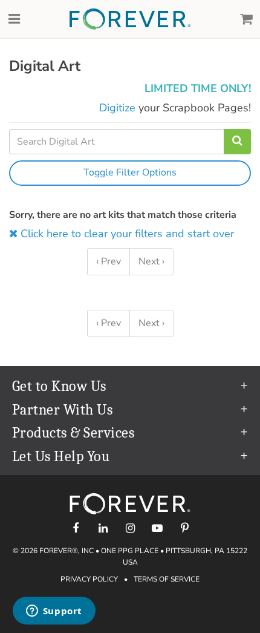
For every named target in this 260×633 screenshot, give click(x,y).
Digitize (117, 107)
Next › (151, 261)
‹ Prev (108, 261)
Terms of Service (167, 579)
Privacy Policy (89, 579)
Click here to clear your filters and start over (126, 233)
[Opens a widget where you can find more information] (54, 612)
